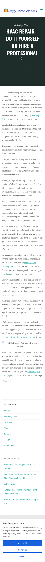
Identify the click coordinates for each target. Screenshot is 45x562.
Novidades (9, 445)
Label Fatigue (10, 484)
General (7, 434)
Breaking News (21, 25)
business (7, 381)
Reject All (22, 557)
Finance (7, 428)
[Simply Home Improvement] (21, 9)
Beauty (7, 410)
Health (7, 440)
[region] (22, 540)
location (5, 274)
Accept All (22, 543)
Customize (22, 550)
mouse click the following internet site (20, 337)
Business (8, 422)
